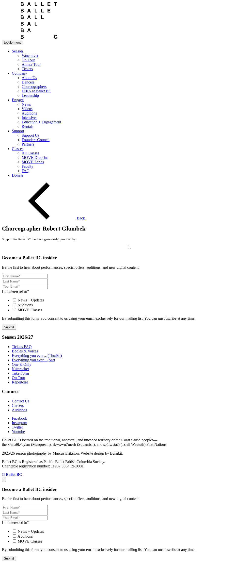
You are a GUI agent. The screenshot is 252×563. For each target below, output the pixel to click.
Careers (18, 405)
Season (17, 51)
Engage (18, 100)
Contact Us (20, 401)
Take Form (20, 373)
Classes (17, 149)
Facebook (19, 418)
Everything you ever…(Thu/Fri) (37, 355)
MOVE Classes (30, 310)
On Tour (28, 60)
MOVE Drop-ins (35, 157)
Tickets (27, 69)
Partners (28, 144)
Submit (9, 327)
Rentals (27, 126)
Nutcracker (20, 369)
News (26, 104)
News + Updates (31, 300)
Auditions (29, 113)
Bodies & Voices (25, 351)
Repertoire (20, 382)
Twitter (17, 427)
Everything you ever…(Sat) (33, 360)
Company (19, 73)
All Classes (30, 153)
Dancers (28, 82)
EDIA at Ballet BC (36, 91)
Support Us (30, 135)
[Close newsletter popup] (4, 479)
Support (18, 131)
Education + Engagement (41, 122)
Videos (27, 109)
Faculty (27, 166)
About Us (29, 78)
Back (80, 218)
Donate (17, 175)
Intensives (29, 118)
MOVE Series (33, 162)
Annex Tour (31, 64)
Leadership (30, 95)
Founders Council (35, 140)
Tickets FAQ (22, 347)
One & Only (21, 364)
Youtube (18, 432)
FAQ (26, 171)
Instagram (19, 423)
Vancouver (30, 55)
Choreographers (34, 86)
